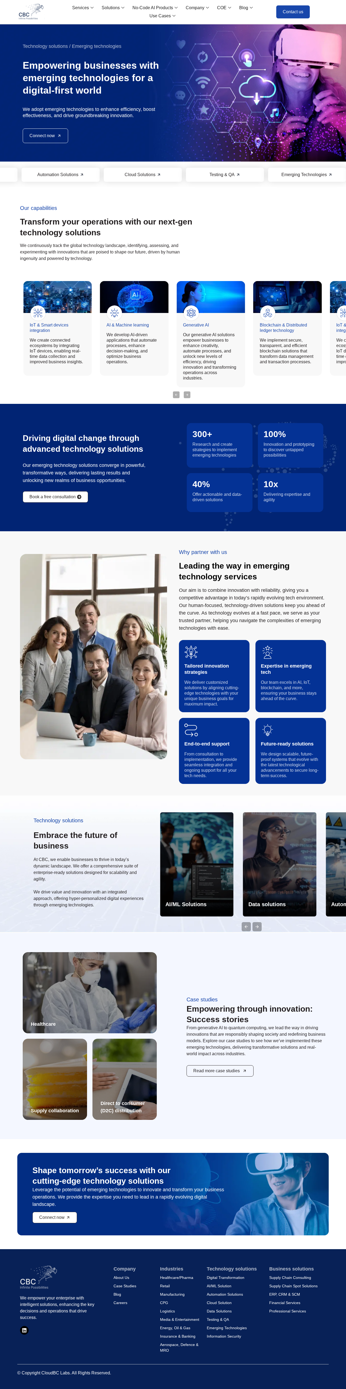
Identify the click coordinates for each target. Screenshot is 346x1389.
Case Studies (125, 1286)
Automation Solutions (225, 1294)
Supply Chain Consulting (290, 1277)
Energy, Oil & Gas (175, 1328)
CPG (164, 1303)
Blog (243, 7)
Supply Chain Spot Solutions (293, 1286)
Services (80, 7)
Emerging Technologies (227, 1328)
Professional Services (287, 1311)
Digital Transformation (225, 1277)
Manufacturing (172, 1294)
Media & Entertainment (179, 1319)
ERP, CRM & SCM (284, 1294)
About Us (121, 1277)
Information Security (224, 1336)
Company (195, 7)
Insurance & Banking (177, 1336)
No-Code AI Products (152, 7)
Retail (165, 1286)
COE (222, 7)
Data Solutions (219, 1311)
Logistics (167, 1311)
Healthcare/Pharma (176, 1277)
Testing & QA (218, 1319)
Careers (120, 1303)
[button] (176, 394)
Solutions (111, 7)
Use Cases (160, 16)
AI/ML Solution (219, 1286)
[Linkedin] (24, 1330)
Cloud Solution (219, 1303)
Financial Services (284, 1303)
